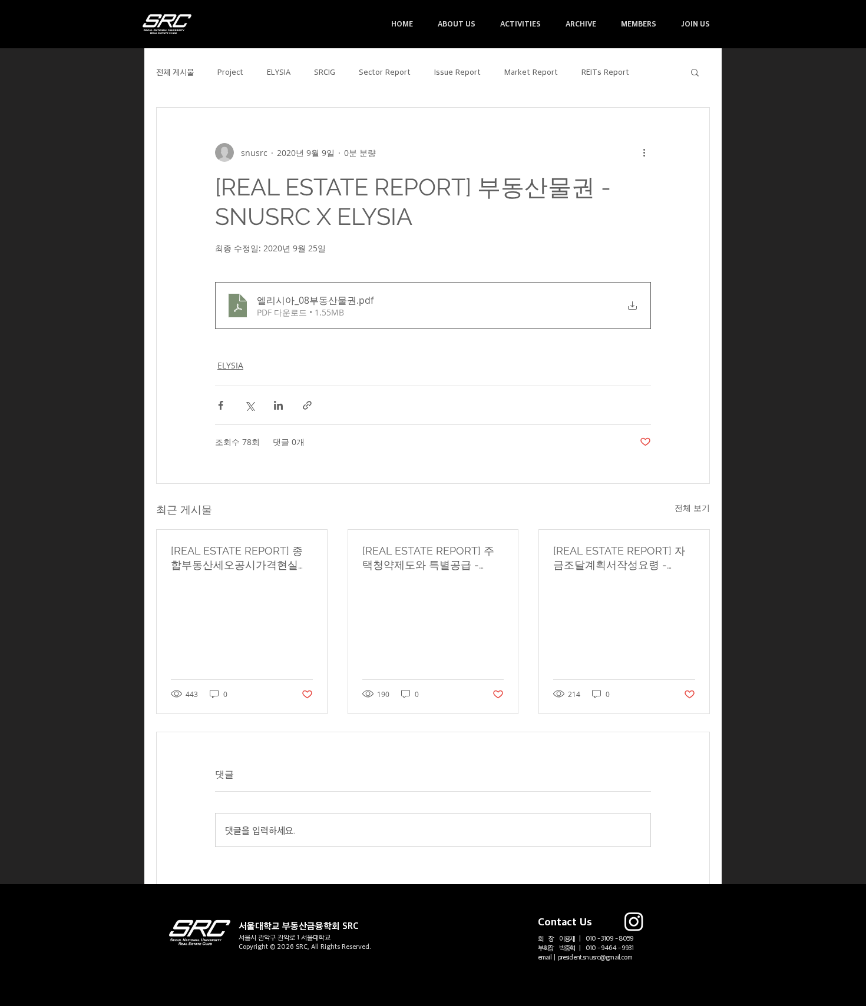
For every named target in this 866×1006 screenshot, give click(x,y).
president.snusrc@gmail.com (595, 956)
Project (230, 72)
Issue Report (457, 72)
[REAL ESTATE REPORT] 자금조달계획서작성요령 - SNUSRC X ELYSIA (619, 558)
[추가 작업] (644, 152)
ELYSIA (278, 72)
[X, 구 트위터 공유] (249, 405)
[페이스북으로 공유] (220, 405)
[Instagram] (634, 921)
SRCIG (324, 72)
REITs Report (605, 72)
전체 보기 (692, 507)
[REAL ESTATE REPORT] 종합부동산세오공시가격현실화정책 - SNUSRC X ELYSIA (240, 558)
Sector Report (385, 72)
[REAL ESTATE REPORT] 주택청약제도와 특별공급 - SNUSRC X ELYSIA (428, 558)
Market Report (531, 72)
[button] (456, 24)
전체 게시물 (175, 72)
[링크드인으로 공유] (278, 405)
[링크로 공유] (307, 405)
